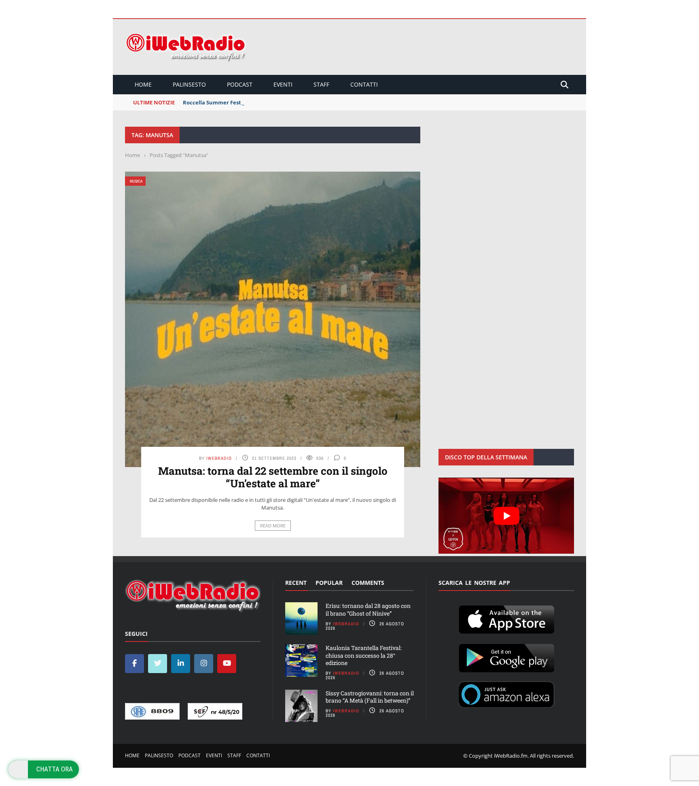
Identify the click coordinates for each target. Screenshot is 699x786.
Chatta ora (54, 769)
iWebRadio (219, 458)
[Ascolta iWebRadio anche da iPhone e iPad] (506, 618)
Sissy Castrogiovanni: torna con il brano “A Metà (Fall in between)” (370, 696)
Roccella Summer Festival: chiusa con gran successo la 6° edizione (269, 102)
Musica (136, 181)
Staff (321, 84)
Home (143, 84)
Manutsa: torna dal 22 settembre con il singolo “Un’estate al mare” (273, 477)
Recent (296, 582)
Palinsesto (189, 84)
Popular (329, 582)
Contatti (364, 84)
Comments (368, 582)
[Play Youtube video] (506, 516)
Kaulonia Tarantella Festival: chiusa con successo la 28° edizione (364, 655)
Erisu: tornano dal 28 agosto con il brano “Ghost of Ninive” (368, 609)
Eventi (282, 84)
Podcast (239, 84)
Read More (273, 526)
